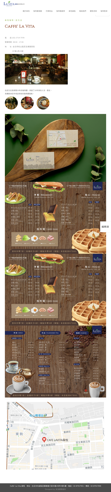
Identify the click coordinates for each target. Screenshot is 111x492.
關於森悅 (26, 11)
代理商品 (49, 11)
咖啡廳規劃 (37, 11)
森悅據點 (72, 11)
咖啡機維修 (60, 11)
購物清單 (93, 11)
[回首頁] (14, 3)
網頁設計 (62, 489)
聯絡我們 (82, 11)
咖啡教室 (104, 11)
